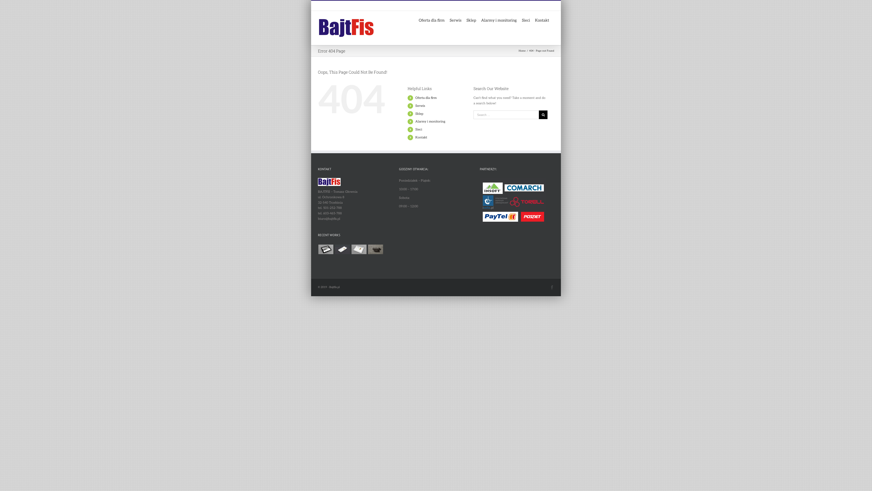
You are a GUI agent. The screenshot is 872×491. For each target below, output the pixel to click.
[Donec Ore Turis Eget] (326, 249)
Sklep (419, 114)
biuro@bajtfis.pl (349, 6)
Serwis (420, 106)
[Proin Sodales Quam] (359, 249)
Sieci (418, 129)
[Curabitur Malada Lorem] (326, 260)
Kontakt (421, 137)
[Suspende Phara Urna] (342, 260)
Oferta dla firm (426, 98)
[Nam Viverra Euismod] (375, 249)
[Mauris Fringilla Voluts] (342, 249)
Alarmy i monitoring (430, 121)
